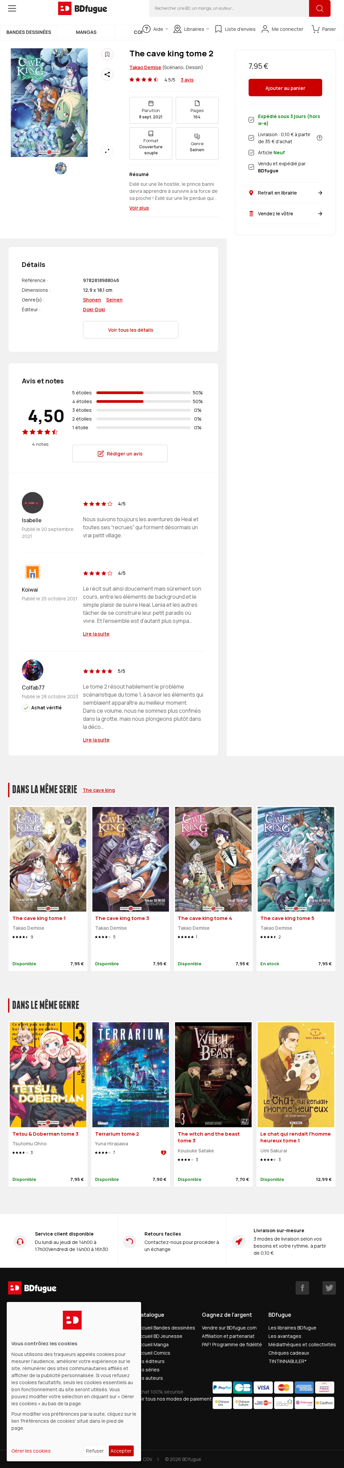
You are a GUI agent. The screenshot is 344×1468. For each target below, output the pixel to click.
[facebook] (302, 1288)
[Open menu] (12, 8)
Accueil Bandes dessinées (165, 1327)
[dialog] (74, 1381)
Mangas (86, 32)
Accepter (121, 1451)
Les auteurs (149, 1378)
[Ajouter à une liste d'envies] (107, 54)
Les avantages (284, 1336)
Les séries (148, 1369)
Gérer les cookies (31, 1451)
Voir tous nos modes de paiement (174, 1399)
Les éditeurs (150, 1361)
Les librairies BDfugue (292, 1327)
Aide (158, 29)
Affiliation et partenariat (228, 1336)
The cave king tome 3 (122, 918)
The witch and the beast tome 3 (209, 1137)
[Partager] (107, 74)
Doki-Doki (94, 309)
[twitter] (329, 1288)
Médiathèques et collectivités (302, 1344)
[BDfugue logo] (82, 8)
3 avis (187, 79)
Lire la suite (96, 634)
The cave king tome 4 (205, 918)
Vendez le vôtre (275, 213)
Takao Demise (145, 67)
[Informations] (319, 138)
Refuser (95, 1451)
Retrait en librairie (277, 192)
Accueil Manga (152, 1344)
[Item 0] (61, 168)
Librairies (194, 29)
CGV (147, 1459)
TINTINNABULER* (287, 1361)
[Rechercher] (320, 8)
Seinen (114, 299)
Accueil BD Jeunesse (159, 1336)
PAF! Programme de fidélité (232, 1344)
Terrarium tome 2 (117, 1133)
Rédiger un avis (124, 453)
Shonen (92, 299)
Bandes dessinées (28, 32)
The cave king (99, 790)
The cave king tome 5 (287, 918)
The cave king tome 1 (39, 918)
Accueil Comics (153, 1353)
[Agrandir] (107, 151)
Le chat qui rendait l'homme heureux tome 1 (295, 1137)
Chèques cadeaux (288, 1353)
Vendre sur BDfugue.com (229, 1327)
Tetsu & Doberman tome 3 (45, 1133)
